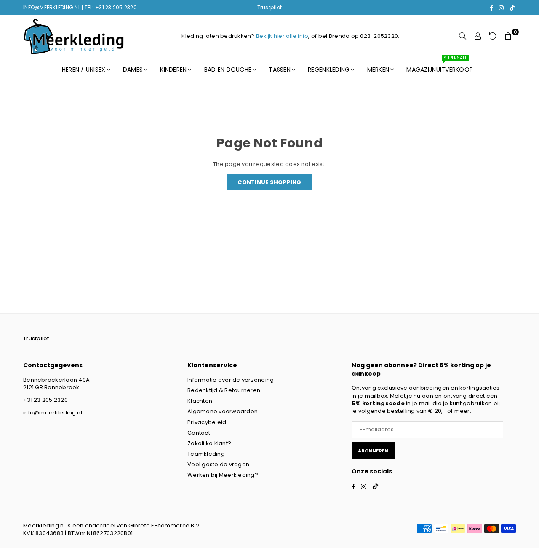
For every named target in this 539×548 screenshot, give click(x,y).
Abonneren (373, 450)
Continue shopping (269, 182)
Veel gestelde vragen (218, 464)
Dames (133, 69)
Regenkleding (329, 69)
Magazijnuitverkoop (439, 66)
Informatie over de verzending (230, 380)
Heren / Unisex (84, 69)
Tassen (280, 69)
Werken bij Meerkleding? (222, 475)
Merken (378, 69)
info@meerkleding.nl (52, 413)
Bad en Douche (227, 69)
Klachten (199, 401)
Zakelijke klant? (209, 443)
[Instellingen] (478, 36)
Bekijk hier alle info (282, 36)
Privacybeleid (206, 422)
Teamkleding (206, 454)
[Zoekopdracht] (462, 36)
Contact (198, 433)
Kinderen (173, 69)
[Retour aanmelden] (493, 36)
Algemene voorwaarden (222, 411)
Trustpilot (269, 7)
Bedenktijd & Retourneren (223, 390)
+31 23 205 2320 (45, 400)
